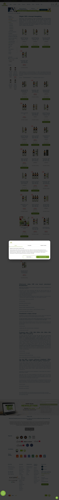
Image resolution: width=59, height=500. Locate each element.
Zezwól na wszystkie (42, 256)
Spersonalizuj (29, 256)
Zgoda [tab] (16, 245)
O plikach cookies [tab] (43, 245)
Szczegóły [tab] (29, 245)
